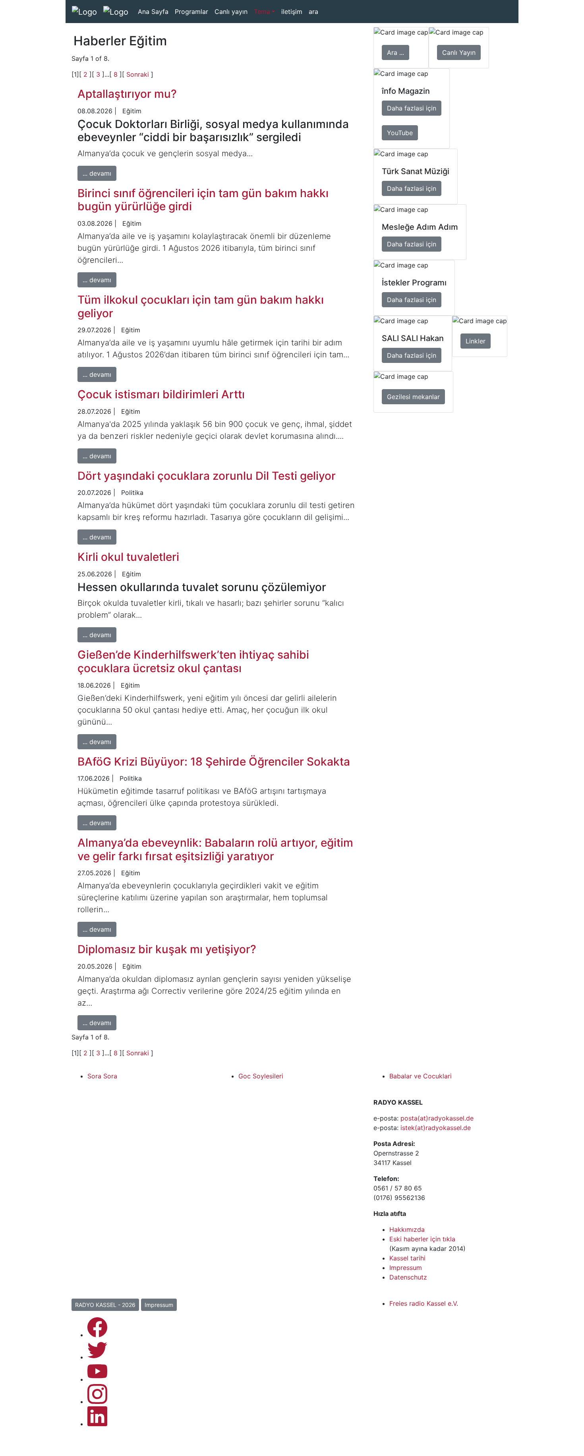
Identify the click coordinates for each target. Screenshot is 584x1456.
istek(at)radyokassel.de (435, 1128)
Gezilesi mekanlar (413, 397)
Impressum (405, 1268)
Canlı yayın (231, 12)
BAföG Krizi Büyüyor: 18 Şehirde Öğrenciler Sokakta (213, 761)
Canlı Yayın (459, 52)
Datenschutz (408, 1277)
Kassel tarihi (407, 1258)
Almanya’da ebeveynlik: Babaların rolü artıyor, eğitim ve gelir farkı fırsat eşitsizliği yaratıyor (215, 849)
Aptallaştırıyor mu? (127, 94)
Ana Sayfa (153, 12)
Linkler (475, 341)
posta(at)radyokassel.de (437, 1118)
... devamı (97, 173)
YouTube (400, 133)
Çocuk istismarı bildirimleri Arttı (161, 394)
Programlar (191, 12)
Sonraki (138, 74)
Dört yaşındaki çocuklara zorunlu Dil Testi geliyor (206, 476)
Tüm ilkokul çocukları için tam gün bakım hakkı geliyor (200, 306)
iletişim (291, 12)
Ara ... (395, 52)
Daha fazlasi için (411, 108)
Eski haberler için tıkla (422, 1239)
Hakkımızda (407, 1229)
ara (313, 12)
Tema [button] (262, 12)
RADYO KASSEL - (105, 1304)
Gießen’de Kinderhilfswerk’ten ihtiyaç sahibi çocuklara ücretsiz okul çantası (193, 661)
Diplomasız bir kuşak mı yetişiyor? (166, 949)
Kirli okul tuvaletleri (128, 557)
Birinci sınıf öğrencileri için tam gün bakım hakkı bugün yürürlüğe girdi (203, 199)
